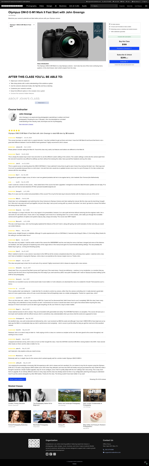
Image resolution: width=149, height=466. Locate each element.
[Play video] (71, 41)
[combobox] (104, 6)
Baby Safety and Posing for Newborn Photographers (94, 425)
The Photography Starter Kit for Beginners (42, 404)
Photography (31, 6)
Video (41, 6)
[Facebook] (50, 454)
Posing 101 (61, 425)
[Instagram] (54, 454)
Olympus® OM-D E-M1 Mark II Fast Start (20, 25)
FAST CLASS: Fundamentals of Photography (92, 404)
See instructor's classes (26, 124)
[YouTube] (47, 454)
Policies (74, 464)
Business (63, 6)
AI (56, 6)
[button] (145, 462)
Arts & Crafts (74, 6)
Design (49, 6)
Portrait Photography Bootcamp (17, 425)
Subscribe (129, 6)
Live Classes (138, 6)
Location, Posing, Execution (16, 403)
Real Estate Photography (40, 425)
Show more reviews (16, 379)
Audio (84, 6)
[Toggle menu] (146, 6)
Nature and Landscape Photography (69, 403)
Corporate (122, 6)
